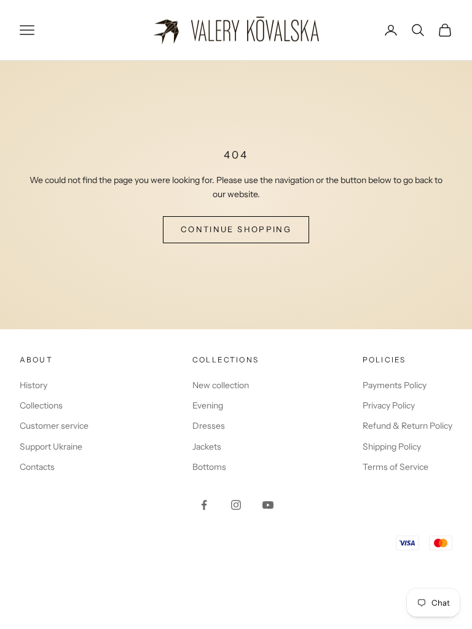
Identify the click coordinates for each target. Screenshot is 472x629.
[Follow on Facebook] (204, 505)
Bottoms (209, 466)
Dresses (208, 425)
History (33, 385)
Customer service (54, 425)
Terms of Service (395, 466)
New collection (220, 385)
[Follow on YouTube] (268, 505)
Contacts (37, 466)
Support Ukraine (51, 446)
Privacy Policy (389, 405)
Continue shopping (236, 229)
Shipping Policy (392, 446)
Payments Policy (395, 385)
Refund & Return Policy (407, 425)
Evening (207, 405)
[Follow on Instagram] (236, 505)
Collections (41, 405)
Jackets (206, 446)
